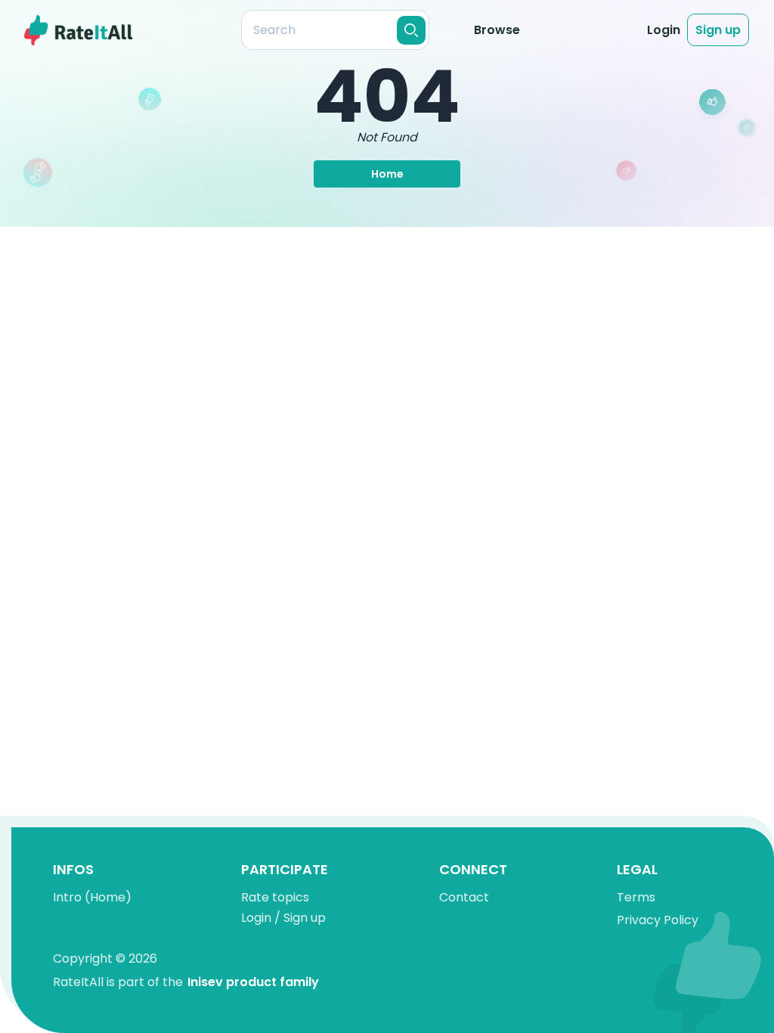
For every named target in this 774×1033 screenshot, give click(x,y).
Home (387, 173)
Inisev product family (253, 982)
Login (663, 30)
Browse (497, 30)
